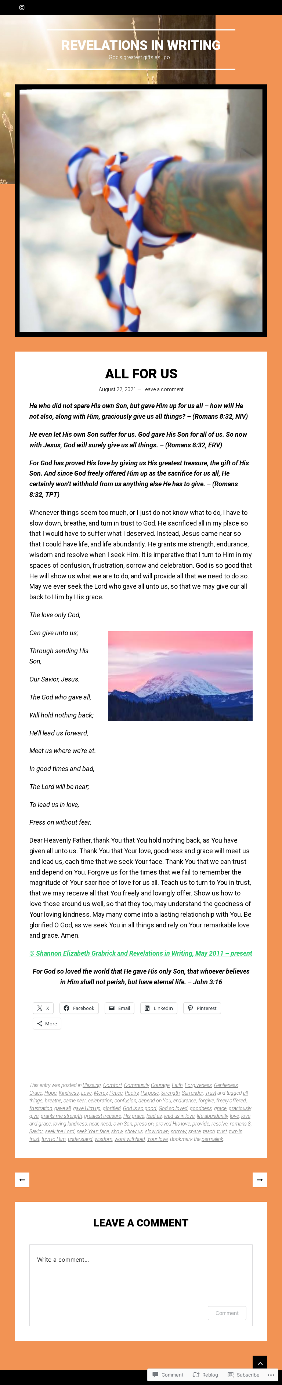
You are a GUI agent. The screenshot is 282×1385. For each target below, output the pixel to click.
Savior (36, 1131)
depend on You (154, 1101)
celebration (100, 1101)
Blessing (92, 1085)
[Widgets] (260, 1363)
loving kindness (70, 1124)
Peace (116, 1093)
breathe (53, 1101)
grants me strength (61, 1116)
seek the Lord (60, 1131)
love (234, 1116)
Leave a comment (163, 389)
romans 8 (240, 1124)
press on (143, 1124)
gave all (62, 1108)
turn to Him (53, 1139)
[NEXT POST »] (260, 1180)
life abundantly (212, 1116)
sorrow (178, 1131)
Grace (35, 1093)
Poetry (131, 1093)
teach (209, 1131)
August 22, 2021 (117, 389)
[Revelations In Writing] (141, 210)
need (106, 1124)
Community (136, 1085)
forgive (206, 1101)
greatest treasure (102, 1116)
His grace (133, 1116)
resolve (220, 1124)
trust (222, 1131)
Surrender (192, 1093)
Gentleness (226, 1085)
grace (220, 1108)
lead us (154, 1116)
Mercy (100, 1093)
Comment (227, 1313)
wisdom (103, 1139)
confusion (125, 1101)
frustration (40, 1108)
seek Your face (93, 1131)
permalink (212, 1139)
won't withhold (130, 1139)
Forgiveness (198, 1085)
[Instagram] (22, 7)
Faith (177, 1085)
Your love (157, 1139)
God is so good (139, 1108)
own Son (122, 1124)
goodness (201, 1108)
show (117, 1131)
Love (86, 1093)
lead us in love (179, 1116)
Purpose (150, 1093)
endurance (184, 1101)
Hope (50, 1093)
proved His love (173, 1124)
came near (75, 1101)
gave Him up (87, 1108)
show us (134, 1131)
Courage (160, 1085)
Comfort (112, 1085)
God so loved (173, 1108)
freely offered (231, 1101)
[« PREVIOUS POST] (22, 1180)
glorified (112, 1108)
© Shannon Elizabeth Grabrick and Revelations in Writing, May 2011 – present (140, 953)
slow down (157, 1131)
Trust (210, 1093)
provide (200, 1124)
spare (194, 1131)
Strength (170, 1093)
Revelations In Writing (141, 45)
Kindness (69, 1093)
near (93, 1124)
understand (80, 1139)
